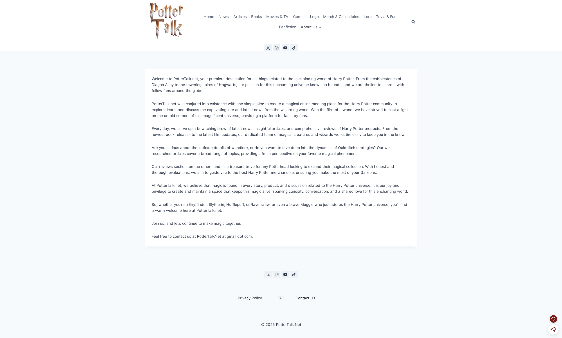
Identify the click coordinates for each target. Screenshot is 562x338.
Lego (314, 16)
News (224, 16)
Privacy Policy (250, 298)
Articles (240, 16)
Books (256, 16)
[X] (268, 47)
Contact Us (305, 298)
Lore (368, 16)
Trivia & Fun (386, 16)
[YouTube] (285, 47)
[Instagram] (276, 47)
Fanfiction (287, 27)
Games (299, 16)
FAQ (281, 298)
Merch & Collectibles (341, 16)
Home (209, 16)
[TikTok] (294, 47)
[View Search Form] (413, 22)
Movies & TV (277, 16)
